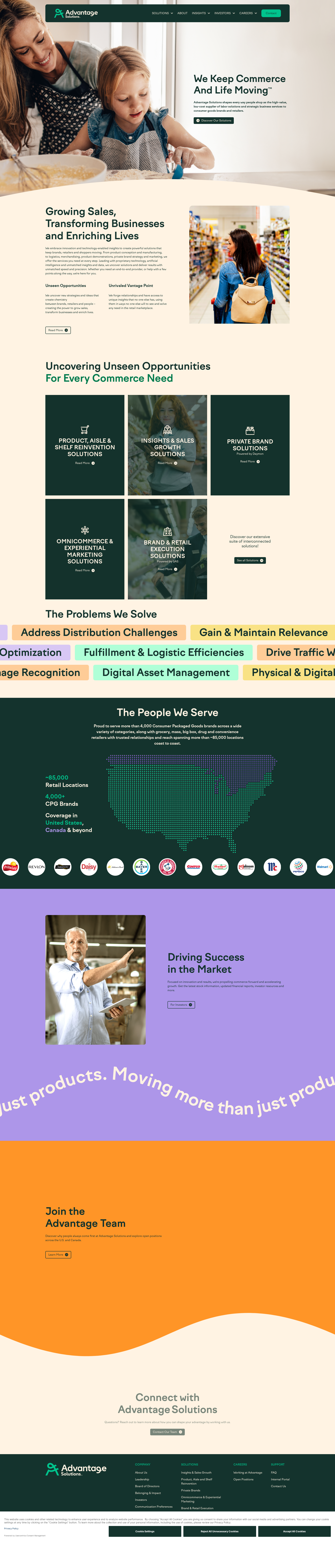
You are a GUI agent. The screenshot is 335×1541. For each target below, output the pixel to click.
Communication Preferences (153, 1506)
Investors (222, 13)
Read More (55, 330)
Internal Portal (280, 1479)
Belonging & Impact (148, 1493)
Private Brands (190, 1490)
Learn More (55, 1254)
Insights (199, 13)
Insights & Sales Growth (196, 1472)
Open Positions (243, 1479)
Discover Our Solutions (216, 120)
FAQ (274, 1472)
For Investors (178, 1004)
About (182, 13)
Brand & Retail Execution (197, 1508)
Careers (246, 13)
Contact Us (278, 1486)
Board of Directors (147, 1486)
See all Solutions (247, 560)
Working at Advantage (247, 1472)
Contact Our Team (165, 1424)
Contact (271, 13)
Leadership (142, 1479)
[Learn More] (84, 445)
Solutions (160, 13)
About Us (141, 1472)
